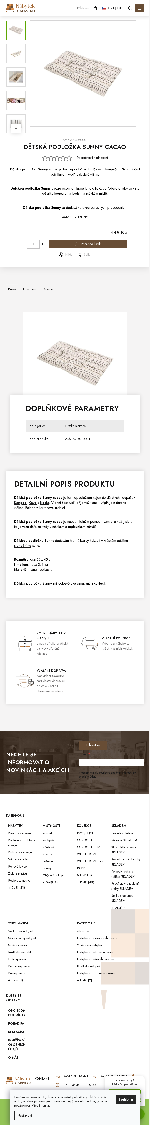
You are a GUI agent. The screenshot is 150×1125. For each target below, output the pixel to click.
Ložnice (48, 861)
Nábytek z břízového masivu (96, 973)
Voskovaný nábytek (20, 931)
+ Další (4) (119, 908)
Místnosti (51, 825)
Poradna (16, 1023)
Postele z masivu (19, 880)
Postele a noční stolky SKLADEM (125, 862)
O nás (13, 1057)
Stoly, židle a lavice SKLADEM (123, 850)
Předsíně (48, 847)
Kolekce (84, 825)
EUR (120, 8)
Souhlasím (126, 1099)
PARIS (81, 868)
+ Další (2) (84, 980)
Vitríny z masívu (18, 859)
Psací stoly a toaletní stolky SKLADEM (125, 886)
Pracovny (49, 854)
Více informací (41, 1105)
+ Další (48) (85, 882)
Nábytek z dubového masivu (95, 952)
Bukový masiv (17, 973)
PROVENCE (85, 833)
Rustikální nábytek (20, 952)
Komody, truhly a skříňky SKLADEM (123, 874)
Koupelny (49, 833)
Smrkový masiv (17, 945)
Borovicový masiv (19, 966)
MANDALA (84, 875)
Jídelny (47, 868)
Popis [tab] (12, 289)
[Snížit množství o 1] (24, 244)
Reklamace (17, 1032)
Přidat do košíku (91, 244)
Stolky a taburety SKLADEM (122, 898)
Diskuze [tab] (47, 289)
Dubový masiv (17, 959)
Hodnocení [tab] (29, 289)
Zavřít (28, 254)
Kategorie (86, 923)
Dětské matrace (75, 426)
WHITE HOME (87, 854)
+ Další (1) (15, 980)
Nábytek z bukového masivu (95, 959)
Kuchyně (48, 840)
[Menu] (139, 8)
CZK (111, 8)
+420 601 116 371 (75, 1076)
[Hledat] (130, 8)
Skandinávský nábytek (22, 938)
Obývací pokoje (53, 875)
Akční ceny (84, 931)
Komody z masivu (19, 833)
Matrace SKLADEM (124, 840)
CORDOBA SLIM (88, 847)
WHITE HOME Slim (90, 861)
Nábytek (15, 825)
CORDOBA (85, 840)
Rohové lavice (17, 866)
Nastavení (25, 1115)
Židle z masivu (17, 873)
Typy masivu (18, 923)
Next (16, 128)
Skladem (118, 825)
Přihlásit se (93, 745)
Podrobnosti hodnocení (92, 158)
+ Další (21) (16, 887)
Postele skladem (122, 833)
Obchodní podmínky (17, 1012)
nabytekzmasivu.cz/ (57, 1085)
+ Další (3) (50, 882)
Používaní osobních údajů (17, 1044)
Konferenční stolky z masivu (21, 843)
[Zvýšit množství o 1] (42, 244)
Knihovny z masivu (20, 852)
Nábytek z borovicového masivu (98, 938)
